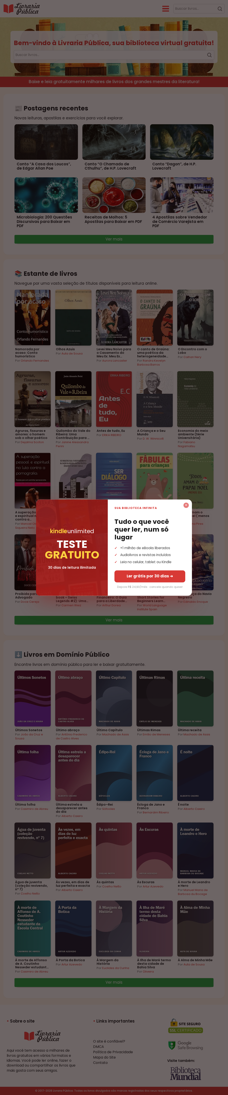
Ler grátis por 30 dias (150, 576)
